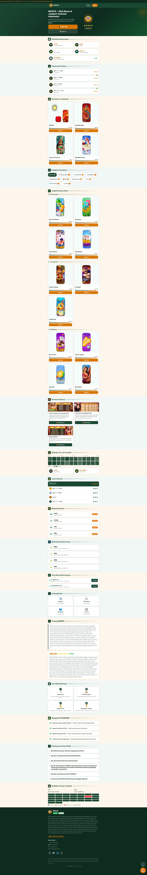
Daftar (95, 5)
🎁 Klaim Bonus (60, 422)
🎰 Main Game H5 (53, 844)
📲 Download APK (52, 842)
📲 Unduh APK (63, 27)
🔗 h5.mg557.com (52, 846)
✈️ (50, 853)
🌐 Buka (94, 580)
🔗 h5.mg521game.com (54, 849)
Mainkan (60, 130)
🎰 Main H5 (63, 31)
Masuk (88, 5)
